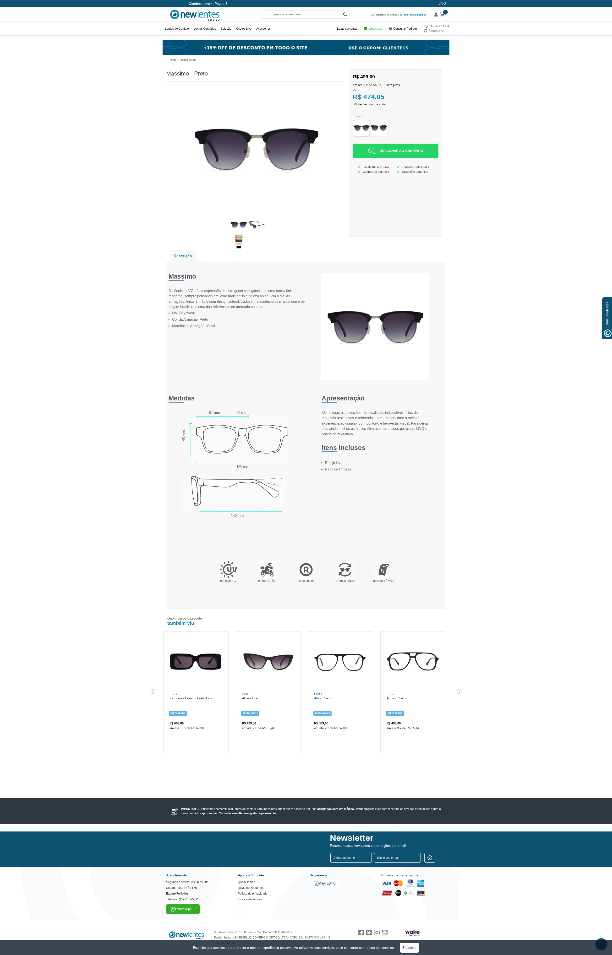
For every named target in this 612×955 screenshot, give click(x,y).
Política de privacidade (253, 893)
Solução (226, 28)
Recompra (435, 30)
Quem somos (246, 882)
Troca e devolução (250, 899)
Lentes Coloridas (205, 28)
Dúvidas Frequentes (251, 888)
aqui (406, 14)
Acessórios (263, 28)
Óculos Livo (243, 28)
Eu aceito (409, 948)
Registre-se (420, 14)
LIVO (442, 3)
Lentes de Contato (177, 28)
